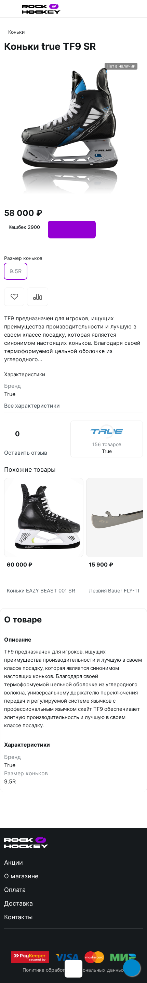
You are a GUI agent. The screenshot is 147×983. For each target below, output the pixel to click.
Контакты (18, 917)
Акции (13, 862)
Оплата (15, 889)
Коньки (16, 32)
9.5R (16, 271)
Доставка (18, 903)
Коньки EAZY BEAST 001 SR (41, 591)
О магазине (21, 876)
